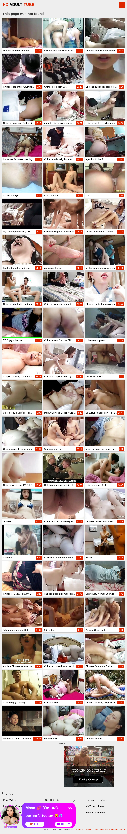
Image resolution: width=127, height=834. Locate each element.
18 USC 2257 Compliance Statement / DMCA (105, 830)
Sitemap (79, 830)
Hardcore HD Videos (97, 800)
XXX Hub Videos (95, 806)
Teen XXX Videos (95, 812)
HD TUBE (18, 4)
